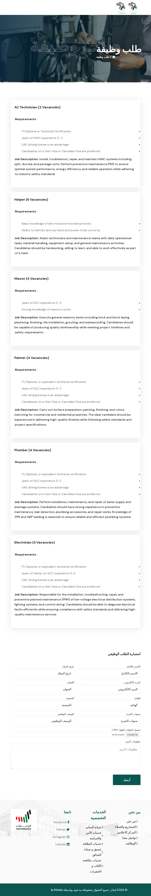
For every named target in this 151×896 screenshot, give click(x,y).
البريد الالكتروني (132, 682)
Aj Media (57, 890)
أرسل (126, 780)
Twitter (61, 830)
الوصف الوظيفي (65, 714)
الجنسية (70, 698)
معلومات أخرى (133, 741)
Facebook (61, 822)
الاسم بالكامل (133, 666)
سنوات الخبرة (133, 714)
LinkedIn (61, 844)
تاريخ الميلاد (68, 666)
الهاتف (137, 698)
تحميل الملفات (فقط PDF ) (126, 730)
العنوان (70, 682)
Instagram (60, 837)
